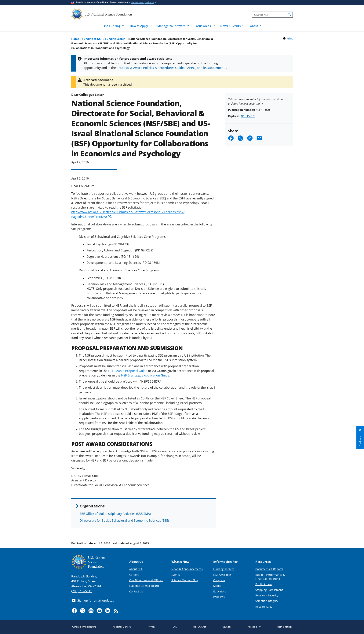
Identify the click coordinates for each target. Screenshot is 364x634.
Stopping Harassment (269, 590)
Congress (219, 580)
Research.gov (263, 606)
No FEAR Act (199, 626)
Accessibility (254, 626)
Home (75, 39)
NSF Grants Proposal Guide (127, 371)
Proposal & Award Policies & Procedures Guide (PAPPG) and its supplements (171, 68)
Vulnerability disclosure (83, 626)
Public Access (263, 584)
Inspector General (121, 626)
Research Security (266, 595)
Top (356, 529)
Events (175, 575)
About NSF (136, 569)
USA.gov (226, 626)
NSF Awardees (222, 575)
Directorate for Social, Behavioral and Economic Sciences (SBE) (124, 520)
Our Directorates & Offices (146, 580)
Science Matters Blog (184, 580)
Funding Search (115, 39)
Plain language (285, 626)
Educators (219, 591)
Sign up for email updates (95, 600)
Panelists (219, 597)
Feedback (360, 441)
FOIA (174, 626)
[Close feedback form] (360, 430)
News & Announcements (187, 569)
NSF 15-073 (248, 116)
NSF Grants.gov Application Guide (145, 375)
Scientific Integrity (266, 601)
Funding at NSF (92, 39)
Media (217, 586)
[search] (289, 14)
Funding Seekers (223, 569)
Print (290, 38)
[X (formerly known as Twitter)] (83, 611)
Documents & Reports (269, 569)
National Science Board (144, 586)
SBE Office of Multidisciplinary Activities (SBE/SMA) (115, 514)
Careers (134, 575)
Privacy (151, 626)
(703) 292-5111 (81, 591)
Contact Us (136, 591)
